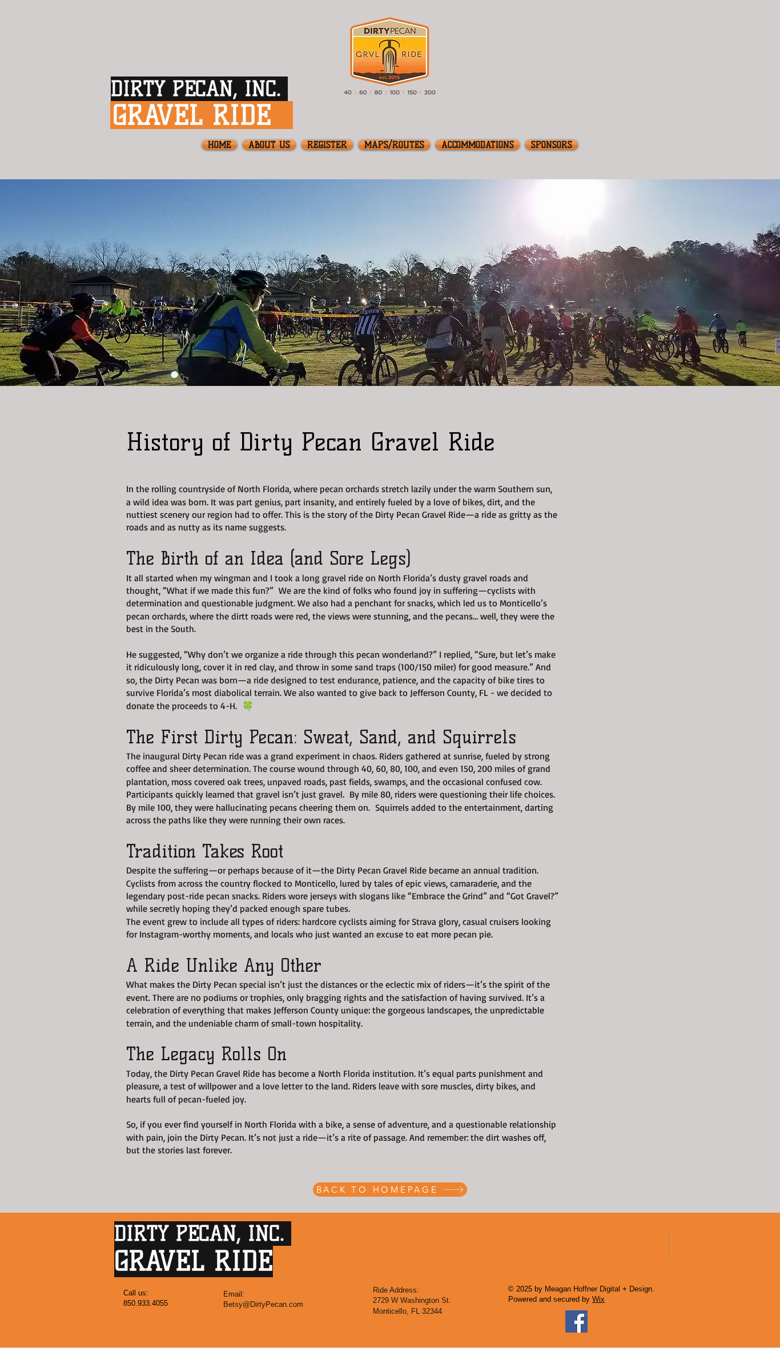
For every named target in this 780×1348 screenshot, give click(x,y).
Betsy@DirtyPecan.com (263, 1304)
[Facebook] (576, 1321)
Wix (598, 1299)
